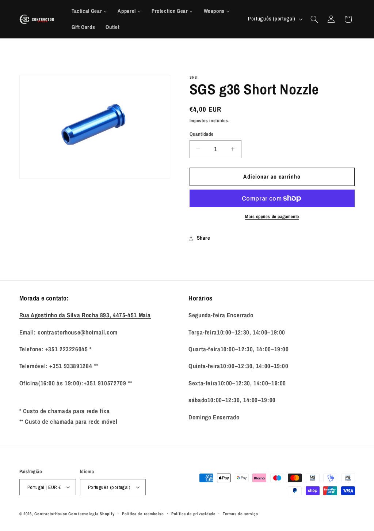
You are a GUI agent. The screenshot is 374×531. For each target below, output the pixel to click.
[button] (314, 19)
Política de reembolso (143, 514)
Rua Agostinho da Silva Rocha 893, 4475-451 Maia (85, 315)
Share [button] (203, 238)
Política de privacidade (193, 514)
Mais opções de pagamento (272, 216)
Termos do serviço (240, 514)
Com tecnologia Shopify (91, 514)
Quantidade (202, 134)
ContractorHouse (50, 514)
